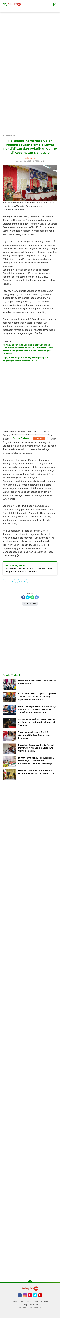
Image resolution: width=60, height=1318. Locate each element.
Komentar (31, 604)
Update (40, 438)
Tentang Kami (18, 1302)
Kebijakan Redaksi (30, 1305)
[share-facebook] (23, 597)
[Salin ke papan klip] (37, 597)
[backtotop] (30, 1282)
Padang (22, 581)
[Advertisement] (30, 42)
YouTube (42, 1298)
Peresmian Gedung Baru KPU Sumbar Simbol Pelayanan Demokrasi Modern (29, 570)
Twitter (36, 1298)
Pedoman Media (41, 1302)
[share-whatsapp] (32, 597)
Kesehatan (9, 581)
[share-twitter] (28, 597)
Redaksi (29, 1302)
